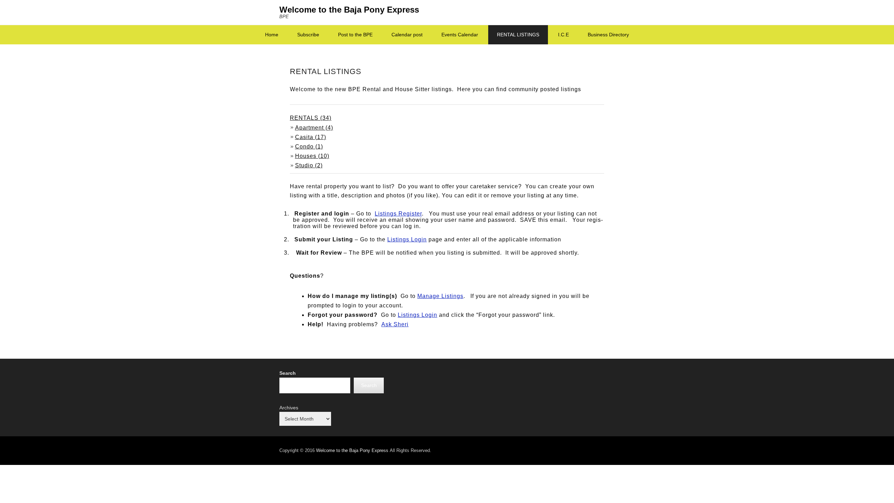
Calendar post (407, 34)
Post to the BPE (355, 34)
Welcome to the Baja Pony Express (349, 9)
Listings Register (398, 214)
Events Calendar (459, 34)
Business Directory (608, 34)
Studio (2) (309, 165)
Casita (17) (310, 137)
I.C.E (563, 34)
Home (271, 34)
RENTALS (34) (310, 118)
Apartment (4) (314, 128)
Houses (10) (312, 156)
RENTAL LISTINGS (518, 34)
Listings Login (407, 239)
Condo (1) (309, 147)
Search (287, 373)
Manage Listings (440, 296)
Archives (288, 407)
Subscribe (308, 34)
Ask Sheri (395, 324)
